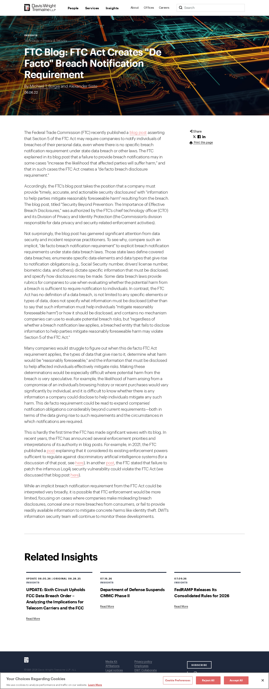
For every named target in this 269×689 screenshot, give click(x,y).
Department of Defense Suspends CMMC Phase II (132, 592)
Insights (112, 8)
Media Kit (111, 661)
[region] (134, 680)
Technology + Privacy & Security (45, 40)
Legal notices (114, 670)
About (135, 7)
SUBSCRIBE (199, 665)
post (51, 451)
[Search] (180, 8)
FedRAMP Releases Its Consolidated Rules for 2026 (201, 592)
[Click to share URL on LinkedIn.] (203, 137)
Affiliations (113, 666)
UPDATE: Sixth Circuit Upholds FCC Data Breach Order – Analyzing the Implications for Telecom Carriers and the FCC (55, 598)
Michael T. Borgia (45, 86)
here (79, 463)
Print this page (203, 142)
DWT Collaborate (145, 670)
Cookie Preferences (177, 680)
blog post (138, 133)
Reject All (208, 680)
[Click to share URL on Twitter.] (194, 137)
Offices (149, 7)
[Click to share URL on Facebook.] (199, 137)
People (73, 8)
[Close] (262, 680)
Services (92, 8)
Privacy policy (143, 661)
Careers (164, 7)
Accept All (236, 680)
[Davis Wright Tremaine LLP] (40, 8)
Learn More (95, 684)
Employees (141, 666)
